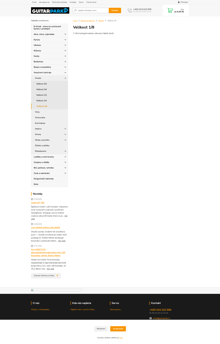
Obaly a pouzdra (42, 140)
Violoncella (40, 117)
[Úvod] (51, 10)
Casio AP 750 (37, 202)
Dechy (36, 56)
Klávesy (37, 50)
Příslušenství (40, 151)
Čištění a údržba (42, 145)
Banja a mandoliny (42, 67)
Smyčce (38, 129)
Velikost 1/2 (41, 95)
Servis (81, 2)
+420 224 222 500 (142, 9)
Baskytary (38, 61)
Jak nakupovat (44, 2)
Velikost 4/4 (41, 84)
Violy (37, 112)
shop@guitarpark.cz (161, 318)
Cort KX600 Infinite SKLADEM (45, 227)
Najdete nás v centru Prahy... (83, 309)
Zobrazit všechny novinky (44, 275)
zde (120, 337)
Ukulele (37, 45)
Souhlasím (118, 328)
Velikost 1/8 (42, 106)
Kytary (37, 39)
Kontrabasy (40, 123)
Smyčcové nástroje (42, 72)
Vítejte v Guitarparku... (40, 309)
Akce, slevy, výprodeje (44, 34)
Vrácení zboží (91, 2)
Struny (38, 134)
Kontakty (73, 2)
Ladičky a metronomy (44, 157)
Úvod (75, 21)
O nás (34, 2)
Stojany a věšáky (41, 162)
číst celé (61, 241)
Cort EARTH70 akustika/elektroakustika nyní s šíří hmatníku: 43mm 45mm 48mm (48, 252)
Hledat (114, 10)
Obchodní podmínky (59, 2)
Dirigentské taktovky (44, 178)
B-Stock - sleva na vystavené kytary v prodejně (47, 27)
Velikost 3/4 (41, 89)
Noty (36, 184)
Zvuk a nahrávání (42, 173)
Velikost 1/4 (41, 100)
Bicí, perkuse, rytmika (44, 168)
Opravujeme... (116, 309)
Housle (38, 78)
